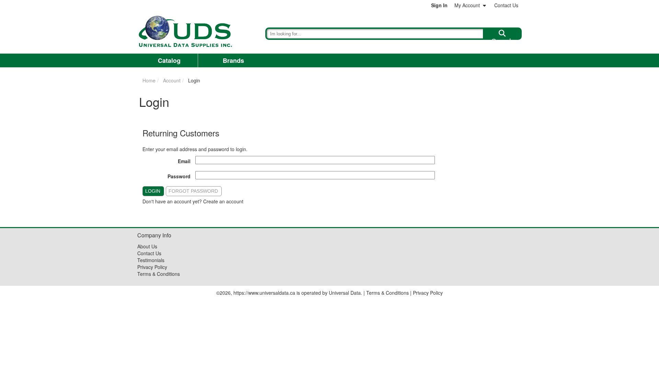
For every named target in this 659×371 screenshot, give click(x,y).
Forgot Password (193, 191)
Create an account (223, 201)
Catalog (169, 60)
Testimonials (150, 260)
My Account (467, 5)
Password (178, 176)
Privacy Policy (152, 266)
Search (502, 38)
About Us (147, 246)
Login (152, 191)
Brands (233, 60)
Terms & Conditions (158, 273)
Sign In (439, 5)
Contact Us (506, 5)
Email (184, 161)
